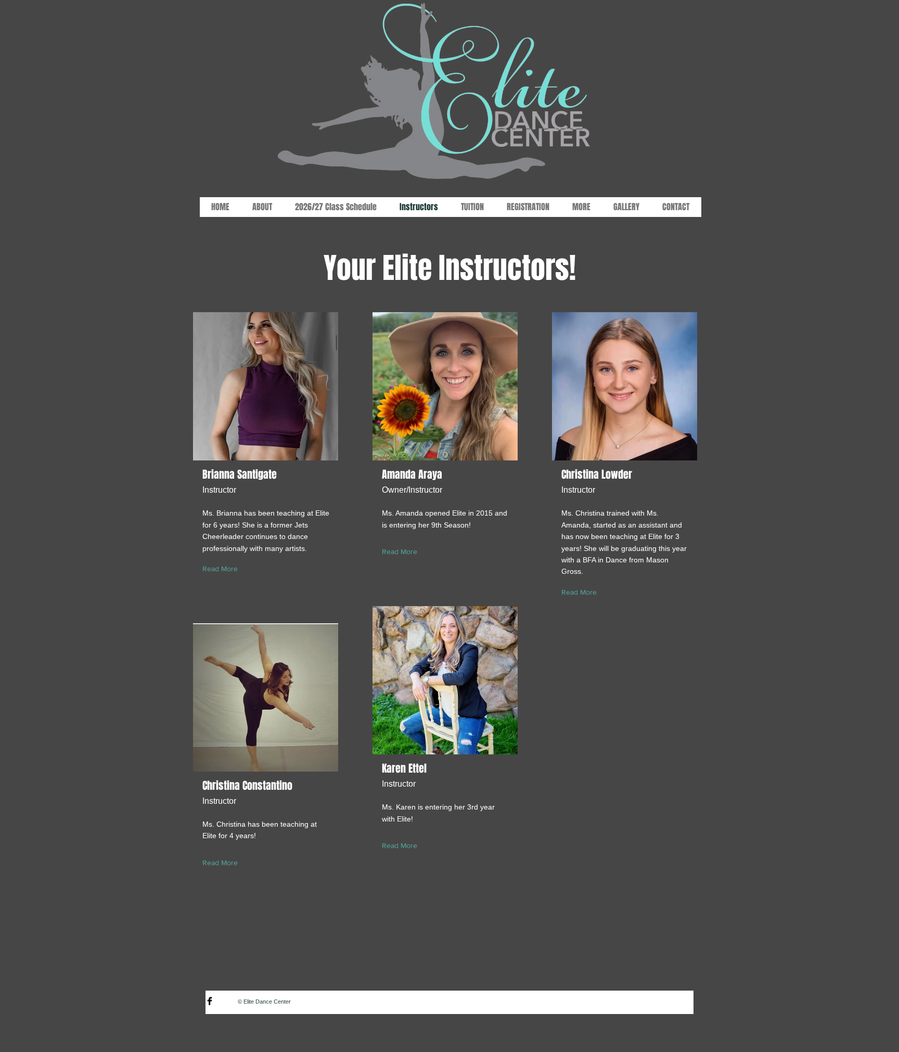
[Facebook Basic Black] (210, 1001)
